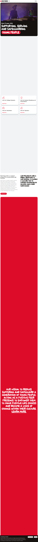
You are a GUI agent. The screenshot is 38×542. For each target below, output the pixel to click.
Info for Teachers (24, 110)
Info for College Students (8, 100)
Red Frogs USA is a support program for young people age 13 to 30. (8, 177)
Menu (36, 1)
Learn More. (19, 412)
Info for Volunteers (7, 110)
